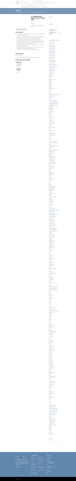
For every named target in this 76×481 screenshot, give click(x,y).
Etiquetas (50, 177)
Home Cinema (51, 202)
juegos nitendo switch (52, 220)
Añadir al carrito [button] (19, 72)
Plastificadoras (51, 298)
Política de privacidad (40, 459)
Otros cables (50, 271)
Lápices (50, 226)
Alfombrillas (50, 76)
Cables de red (51, 109)
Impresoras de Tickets (52, 213)
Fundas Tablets (51, 190)
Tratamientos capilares (52, 406)
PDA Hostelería (51, 279)
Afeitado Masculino (51, 73)
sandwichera (50, 342)
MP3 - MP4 (50, 261)
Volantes (50, 426)
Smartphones (50, 357)
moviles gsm (50, 259)
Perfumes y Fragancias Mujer (53, 288)
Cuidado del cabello (51, 151)
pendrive (50, 283)
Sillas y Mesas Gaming (52, 349)
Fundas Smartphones (51, 189)
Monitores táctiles (51, 258)
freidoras (50, 184)
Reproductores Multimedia (52, 331)
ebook (50, 169)
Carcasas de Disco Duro (52, 130)
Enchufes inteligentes (52, 174)
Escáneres (50, 175)
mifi (49, 252)
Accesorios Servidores (52, 55)
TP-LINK (32, 26)
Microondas (50, 250)
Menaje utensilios (51, 246)
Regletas (50, 324)
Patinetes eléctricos (51, 277)
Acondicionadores (51, 67)
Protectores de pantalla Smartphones (54, 310)
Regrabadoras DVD (51, 325)
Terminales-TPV (51, 397)
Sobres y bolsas (51, 361)
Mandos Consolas (51, 240)
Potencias (50, 304)
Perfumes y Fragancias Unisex (53, 289)
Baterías (50, 91)
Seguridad (50, 343)
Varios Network (51, 420)
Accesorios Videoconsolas (52, 64)
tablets (50, 378)
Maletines (50, 238)
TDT (49, 388)
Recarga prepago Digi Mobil (41, 467)
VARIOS (50, 417)
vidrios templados (51, 423)
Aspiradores (50, 85)
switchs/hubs (50, 373)
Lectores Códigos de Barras (52, 228)
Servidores (50, 345)
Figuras (50, 183)
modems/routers (51, 255)
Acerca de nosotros (33, 466)
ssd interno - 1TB (51, 366)
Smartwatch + (51, 360)
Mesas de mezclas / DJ (52, 247)
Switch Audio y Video (52, 372)
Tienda (39, 463)
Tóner (49, 402)
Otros (49, 270)
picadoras (50, 291)
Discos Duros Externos (52, 160)
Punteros (50, 318)
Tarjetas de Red (51, 384)
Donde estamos (40, 462)
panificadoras (51, 274)
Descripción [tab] (18, 29)
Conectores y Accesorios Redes (53, 142)
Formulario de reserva (33, 470)
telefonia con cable (51, 391)
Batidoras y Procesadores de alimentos (54, 94)
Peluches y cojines (51, 282)
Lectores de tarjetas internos (53, 231)
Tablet (50, 375)
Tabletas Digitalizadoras (52, 376)
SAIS (49, 339)
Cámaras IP (50, 124)
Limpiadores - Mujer (51, 234)
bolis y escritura (51, 97)
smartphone (50, 355)
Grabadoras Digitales (52, 193)
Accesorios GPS (51, 43)
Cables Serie (50, 112)
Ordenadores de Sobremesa (52, 268)
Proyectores (50, 315)
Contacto (32, 462)
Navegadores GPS (51, 264)
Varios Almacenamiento (52, 418)
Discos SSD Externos (51, 166)
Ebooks (50, 171)
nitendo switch (51, 265)
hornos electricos (51, 204)
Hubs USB (50, 205)
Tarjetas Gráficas (51, 385)
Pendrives (50, 285)
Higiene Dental (51, 199)
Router (50, 337)
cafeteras (50, 115)
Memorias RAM (51, 243)
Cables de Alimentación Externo (53, 103)
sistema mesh (41, 25)
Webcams (50, 429)
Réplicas (50, 328)
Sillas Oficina (50, 348)
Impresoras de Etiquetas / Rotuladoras (54, 210)
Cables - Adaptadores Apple (53, 100)
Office (50, 267)
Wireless (50, 432)
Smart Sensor (50, 354)
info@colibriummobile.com (50, 463)
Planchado (50, 297)
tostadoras (50, 403)
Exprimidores (50, 180)
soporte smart (51, 363)
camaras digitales (51, 121)
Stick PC (50, 369)
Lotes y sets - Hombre (52, 237)
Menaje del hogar (51, 244)
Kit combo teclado (51, 222)
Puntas (50, 316)
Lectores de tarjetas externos (53, 229)
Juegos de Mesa (51, 219)
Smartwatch (50, 358)
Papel (49, 276)
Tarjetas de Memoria (52, 381)
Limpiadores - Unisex (52, 235)
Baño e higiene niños (51, 88)
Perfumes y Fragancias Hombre (53, 286)
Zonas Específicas (51, 433)
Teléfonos (50, 394)
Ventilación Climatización (52, 421)
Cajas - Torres (51, 118)
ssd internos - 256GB (52, 367)
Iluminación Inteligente (52, 208)
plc (49, 300)
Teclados (50, 390)
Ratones (50, 322)
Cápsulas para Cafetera (52, 127)
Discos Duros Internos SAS (52, 163)
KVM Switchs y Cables (52, 223)
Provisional (50, 313)
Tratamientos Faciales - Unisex (53, 412)
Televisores (50, 396)
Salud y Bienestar (51, 340)
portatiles (50, 301)
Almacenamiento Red (52, 79)
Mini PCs (50, 253)
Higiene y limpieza (51, 201)
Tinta (49, 400)
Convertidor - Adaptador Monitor (53, 145)
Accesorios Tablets (51, 58)
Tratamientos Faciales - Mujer (53, 411)
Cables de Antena (51, 106)
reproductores (51, 330)
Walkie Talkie (51, 427)
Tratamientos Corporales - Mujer (53, 408)
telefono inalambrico (52, 393)
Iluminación (50, 207)
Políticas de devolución (34, 459)
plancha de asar (51, 295)
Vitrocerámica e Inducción (52, 424)
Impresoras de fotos (51, 211)
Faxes (49, 181)
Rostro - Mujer (51, 334)
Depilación (50, 154)
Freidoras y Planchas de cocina (53, 186)
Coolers (50, 148)
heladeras (50, 195)
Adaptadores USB (51, 70)
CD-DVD (50, 136)
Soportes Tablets (51, 364)
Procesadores (51, 309)
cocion (50, 139)
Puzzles (50, 319)
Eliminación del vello (51, 172)
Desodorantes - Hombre (52, 157)
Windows (50, 430)
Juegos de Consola (51, 217)
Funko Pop (50, 192)
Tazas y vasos (51, 387)
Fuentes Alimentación (52, 187)
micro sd (50, 249)
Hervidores (50, 198)
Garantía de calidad (40, 466)
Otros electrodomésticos (52, 273)
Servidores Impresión (52, 346)
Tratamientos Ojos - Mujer (52, 414)
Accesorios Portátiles (52, 52)
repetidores (50, 327)
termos (50, 399)
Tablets (50, 379)
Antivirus (50, 82)
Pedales (50, 280)
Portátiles (50, 303)
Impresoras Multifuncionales (53, 216)
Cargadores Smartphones (52, 133)
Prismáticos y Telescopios (52, 307)
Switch (50, 370)
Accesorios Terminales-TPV (52, 61)
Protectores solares (51, 312)
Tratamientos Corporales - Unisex (53, 409)
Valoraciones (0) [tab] (23, 29)
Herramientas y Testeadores (53, 196)
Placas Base (50, 294)
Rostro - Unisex (51, 336)
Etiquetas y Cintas (51, 178)
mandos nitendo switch (52, 241)
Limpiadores (50, 232)
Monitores (50, 256)
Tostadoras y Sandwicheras (52, 405)
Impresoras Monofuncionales (53, 214)
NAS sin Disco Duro (51, 262)
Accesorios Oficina (51, 49)
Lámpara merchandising (52, 225)
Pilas (49, 292)
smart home (50, 352)
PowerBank (50, 306)
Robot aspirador (51, 333)
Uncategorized (51, 415)
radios (50, 321)
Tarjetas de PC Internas (52, 382)
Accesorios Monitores (52, 46)
